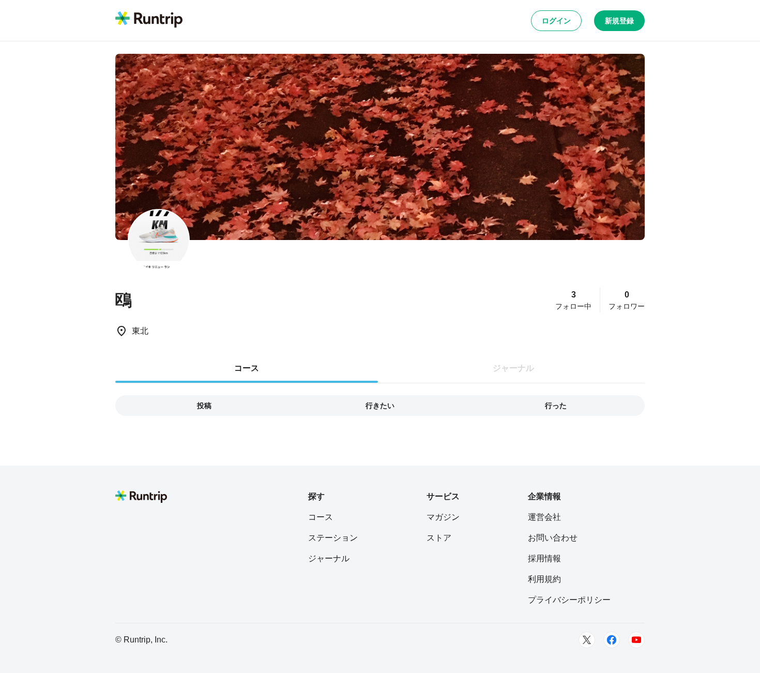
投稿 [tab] (204, 405)
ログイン (556, 21)
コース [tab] (246, 368)
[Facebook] (611, 640)
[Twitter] (587, 640)
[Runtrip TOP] (149, 20)
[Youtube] (636, 640)
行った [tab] (556, 405)
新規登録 (619, 21)
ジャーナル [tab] (513, 368)
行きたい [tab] (380, 405)
